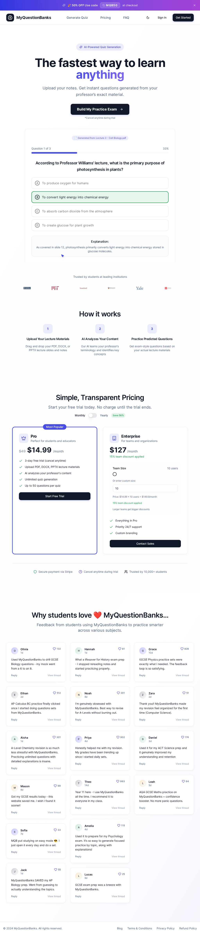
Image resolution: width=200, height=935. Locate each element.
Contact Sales (145, 543)
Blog (120, 928)
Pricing (105, 18)
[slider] (115, 474)
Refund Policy (188, 928)
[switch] (92, 415)
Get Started (183, 17)
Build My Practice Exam (97, 109)
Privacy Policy (166, 928)
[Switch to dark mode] (147, 17)
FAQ (126, 18)
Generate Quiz (77, 18)
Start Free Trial (54, 496)
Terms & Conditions (139, 928)
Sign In (162, 17)
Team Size (119, 468)
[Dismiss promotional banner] (194, 5)
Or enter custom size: (124, 480)
